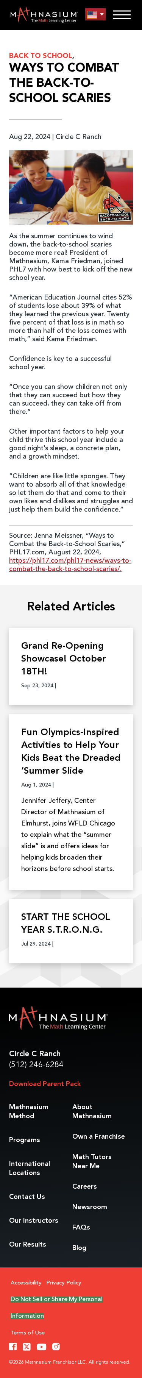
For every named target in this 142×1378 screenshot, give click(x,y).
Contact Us (27, 1197)
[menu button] (95, 14)
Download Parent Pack (45, 1084)
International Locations (29, 1169)
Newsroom (89, 1207)
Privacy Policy (63, 1283)
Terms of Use (28, 1333)
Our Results (27, 1244)
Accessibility (26, 1283)
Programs (24, 1140)
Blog (79, 1248)
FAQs (81, 1227)
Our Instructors (33, 1220)
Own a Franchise (98, 1136)
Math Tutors (92, 1162)
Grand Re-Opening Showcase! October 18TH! (63, 659)
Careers (84, 1186)
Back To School (40, 56)
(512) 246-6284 (36, 1065)
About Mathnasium (92, 1112)
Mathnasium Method (28, 1112)
